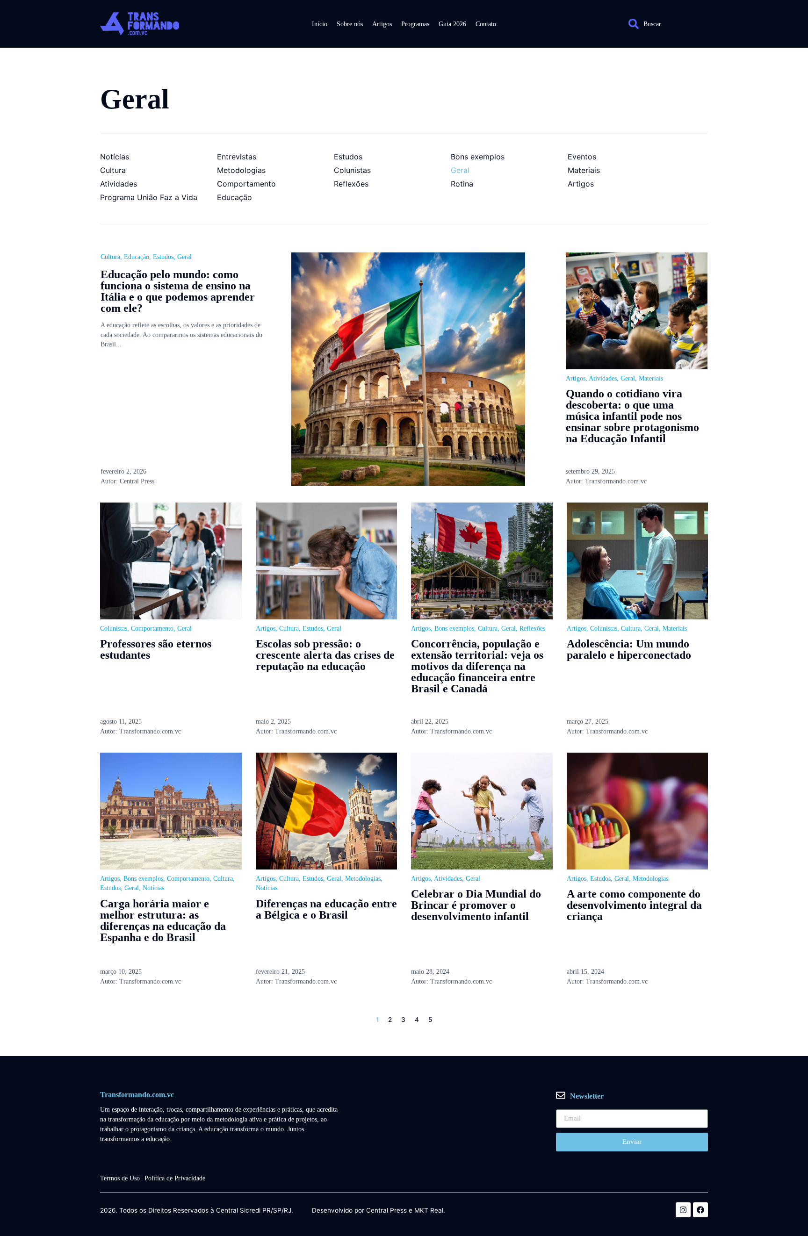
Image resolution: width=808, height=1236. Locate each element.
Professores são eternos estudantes (155, 649)
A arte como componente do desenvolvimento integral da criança (634, 905)
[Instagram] (683, 1209)
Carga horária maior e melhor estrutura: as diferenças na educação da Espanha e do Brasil (163, 920)
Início (319, 24)
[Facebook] (700, 1209)
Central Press (386, 1210)
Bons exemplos (454, 628)
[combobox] (663, 24)
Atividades (603, 378)
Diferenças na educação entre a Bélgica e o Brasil (326, 909)
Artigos (382, 24)
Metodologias (363, 878)
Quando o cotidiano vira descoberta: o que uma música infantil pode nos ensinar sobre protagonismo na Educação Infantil (632, 416)
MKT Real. (429, 1210)
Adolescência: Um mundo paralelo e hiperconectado (629, 649)
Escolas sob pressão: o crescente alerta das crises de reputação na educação (325, 655)
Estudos (163, 256)
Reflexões (532, 628)
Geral (184, 256)
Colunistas (113, 628)
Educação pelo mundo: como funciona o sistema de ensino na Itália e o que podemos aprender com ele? (178, 291)
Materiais (651, 378)
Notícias (153, 887)
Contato (486, 24)
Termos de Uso (120, 1178)
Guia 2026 (452, 24)
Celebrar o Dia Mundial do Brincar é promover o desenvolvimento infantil (476, 905)
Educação (136, 256)
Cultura (110, 256)
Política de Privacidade (174, 1178)
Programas (415, 24)
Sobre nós (350, 24)
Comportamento (152, 628)
